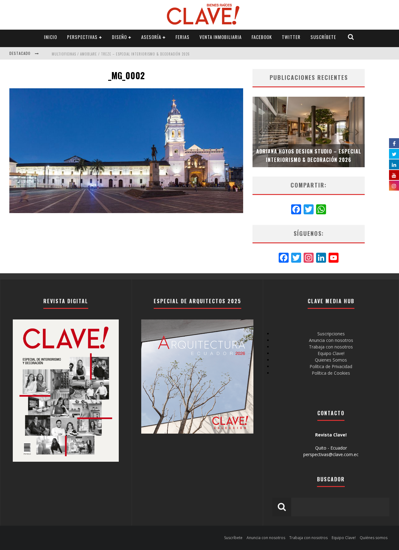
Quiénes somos (373, 537)
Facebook (262, 36)
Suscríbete (323, 36)
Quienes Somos (331, 360)
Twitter (291, 36)
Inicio (50, 36)
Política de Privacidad (331, 366)
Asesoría (151, 36)
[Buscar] (351, 37)
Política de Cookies (331, 373)
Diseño (119, 36)
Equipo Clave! (331, 353)
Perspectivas (82, 36)
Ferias (182, 36)
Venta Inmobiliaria (221, 36)
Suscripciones (331, 334)
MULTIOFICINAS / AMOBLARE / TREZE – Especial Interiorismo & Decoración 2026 (121, 53)
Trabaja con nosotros (331, 347)
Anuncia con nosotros (331, 340)
